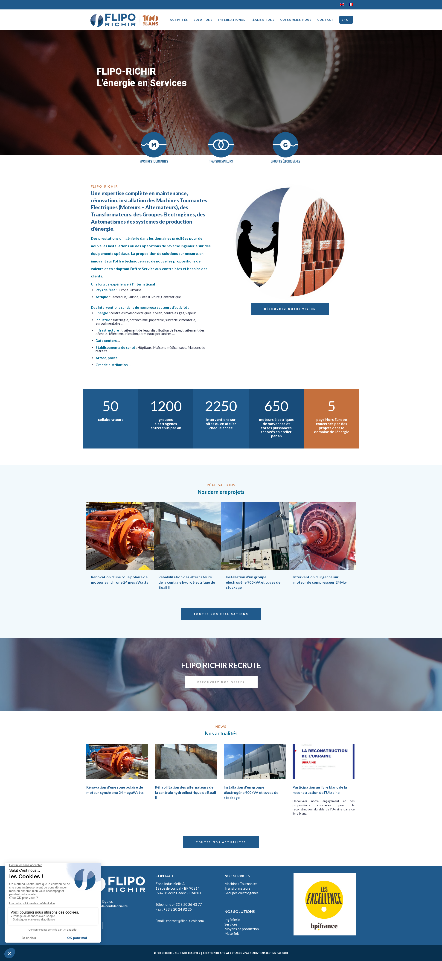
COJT (285, 953)
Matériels (231, 933)
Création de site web (217, 953)
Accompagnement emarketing (256, 953)
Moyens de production (241, 929)
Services (230, 924)
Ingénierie (232, 919)
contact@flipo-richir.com (185, 921)
